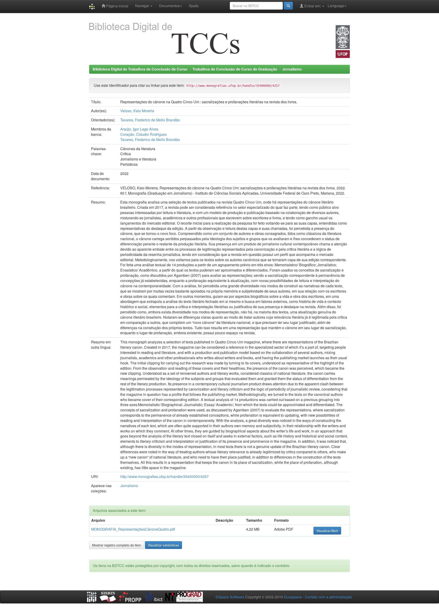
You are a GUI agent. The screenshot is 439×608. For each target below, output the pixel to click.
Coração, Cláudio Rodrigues (143, 134)
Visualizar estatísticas (163, 545)
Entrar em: (312, 5)
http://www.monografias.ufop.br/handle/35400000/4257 (164, 476)
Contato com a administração (328, 597)
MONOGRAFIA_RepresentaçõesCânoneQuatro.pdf (133, 529)
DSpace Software (230, 597)
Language (336, 5)
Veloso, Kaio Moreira (137, 110)
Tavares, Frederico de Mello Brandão (150, 119)
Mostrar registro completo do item (116, 545)
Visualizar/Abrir (327, 530)
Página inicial (116, 5)
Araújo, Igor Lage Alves (139, 129)
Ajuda (193, 5)
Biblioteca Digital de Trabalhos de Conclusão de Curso (140, 69)
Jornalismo (292, 69)
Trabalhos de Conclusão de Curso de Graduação (235, 69)
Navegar (142, 5)
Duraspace (293, 597)
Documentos (169, 5)
